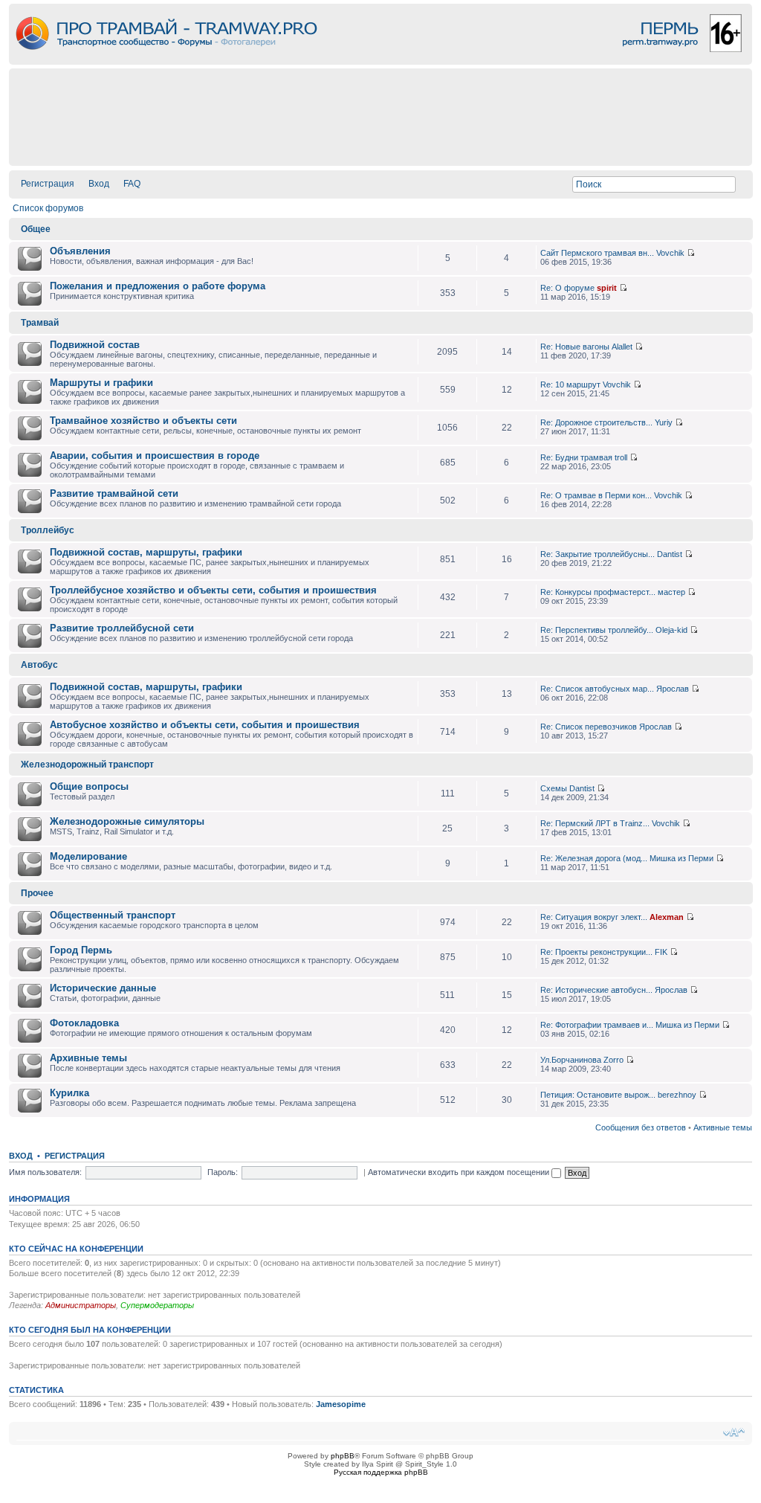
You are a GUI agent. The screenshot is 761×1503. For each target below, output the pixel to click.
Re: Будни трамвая (576, 457)
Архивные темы (88, 1057)
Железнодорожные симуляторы (127, 821)
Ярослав (672, 688)
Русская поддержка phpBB (381, 1472)
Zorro (613, 1059)
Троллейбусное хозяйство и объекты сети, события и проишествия (213, 590)
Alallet (622, 346)
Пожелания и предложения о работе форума (157, 286)
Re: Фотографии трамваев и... (596, 1024)
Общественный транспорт (112, 915)
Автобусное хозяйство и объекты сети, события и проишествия (205, 724)
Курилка (69, 1092)
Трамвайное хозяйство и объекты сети (143, 420)
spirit (607, 287)
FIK (661, 951)
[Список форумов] (380, 61)
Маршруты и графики (101, 382)
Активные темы (722, 1127)
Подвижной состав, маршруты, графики (146, 552)
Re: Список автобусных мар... (597, 688)
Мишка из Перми (681, 858)
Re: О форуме (567, 287)
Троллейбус (47, 530)
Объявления (80, 251)
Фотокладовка (84, 1023)
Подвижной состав (95, 344)
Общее (36, 229)
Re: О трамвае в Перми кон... (596, 495)
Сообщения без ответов (640, 1127)
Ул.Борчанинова (570, 1059)
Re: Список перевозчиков (588, 726)
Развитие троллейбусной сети (122, 628)
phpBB (342, 1456)
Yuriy (664, 422)
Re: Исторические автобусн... (596, 989)
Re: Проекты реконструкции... (596, 951)
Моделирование (88, 856)
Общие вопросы (89, 786)
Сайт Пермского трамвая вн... (597, 252)
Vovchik (670, 252)
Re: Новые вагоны (574, 346)
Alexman (667, 917)
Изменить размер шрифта (734, 1432)
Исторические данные (103, 988)
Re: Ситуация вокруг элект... (593, 917)
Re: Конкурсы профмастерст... (597, 592)
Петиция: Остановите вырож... (597, 1094)
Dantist (669, 554)
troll (621, 457)
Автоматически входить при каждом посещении (459, 1172)
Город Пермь (81, 950)
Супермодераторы (157, 1305)
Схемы (553, 788)
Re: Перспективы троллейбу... (596, 629)
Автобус (39, 665)
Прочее (37, 893)
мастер (671, 592)
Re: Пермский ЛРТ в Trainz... (595, 823)
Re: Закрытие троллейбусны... (597, 554)
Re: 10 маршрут (570, 384)
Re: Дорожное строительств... (596, 422)
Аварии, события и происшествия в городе (154, 455)
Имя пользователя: (45, 1172)
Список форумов (48, 208)
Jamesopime (341, 1404)
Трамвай (40, 323)
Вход (98, 183)
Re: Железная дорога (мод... (593, 858)
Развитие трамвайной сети (114, 493)
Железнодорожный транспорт (87, 764)
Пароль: (222, 1172)
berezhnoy (677, 1094)
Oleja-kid (671, 629)
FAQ (131, 183)
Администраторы (80, 1305)
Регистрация (47, 183)
